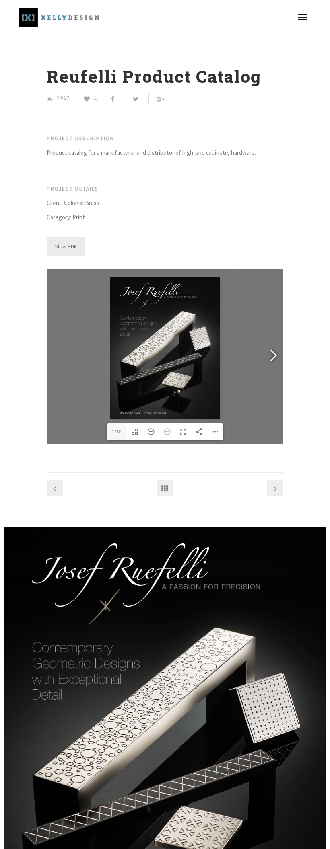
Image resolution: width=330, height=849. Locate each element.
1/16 (117, 432)
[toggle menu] (302, 17)
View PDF (66, 246)
